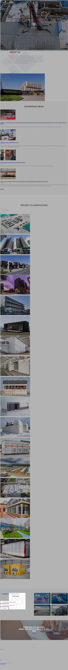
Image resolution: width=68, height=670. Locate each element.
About (5, 6)
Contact (9, 6)
